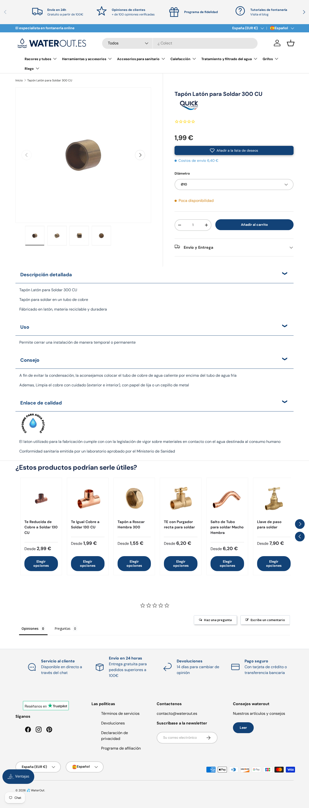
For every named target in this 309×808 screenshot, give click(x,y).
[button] (290, 43)
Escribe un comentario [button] (268, 620)
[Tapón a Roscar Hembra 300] (134, 498)
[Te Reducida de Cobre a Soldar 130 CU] (41, 498)
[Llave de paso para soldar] (274, 498)
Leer (243, 727)
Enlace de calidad (41, 403)
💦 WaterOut (35, 790)
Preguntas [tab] (62, 628)
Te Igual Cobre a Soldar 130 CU (85, 524)
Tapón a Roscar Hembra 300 (131, 524)
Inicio (19, 80)
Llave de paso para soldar (269, 524)
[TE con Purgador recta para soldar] (180, 498)
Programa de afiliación (121, 748)
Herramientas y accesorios (84, 59)
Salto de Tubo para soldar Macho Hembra (227, 527)
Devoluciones (113, 723)
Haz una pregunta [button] (218, 620)
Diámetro (182, 173)
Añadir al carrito (254, 224)
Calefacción (180, 59)
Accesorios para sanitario (138, 59)
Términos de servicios (120, 713)
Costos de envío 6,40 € (198, 160)
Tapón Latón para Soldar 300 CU (49, 80)
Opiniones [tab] (29, 628)
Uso (24, 327)
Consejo (29, 360)
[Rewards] (18, 776)
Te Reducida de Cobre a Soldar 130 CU (41, 527)
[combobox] (180, 43)
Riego (29, 68)
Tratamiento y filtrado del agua (226, 59)
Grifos (268, 59)
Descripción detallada (46, 274)
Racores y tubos (38, 59)
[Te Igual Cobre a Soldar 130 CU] (88, 498)
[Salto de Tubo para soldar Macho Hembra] (227, 498)
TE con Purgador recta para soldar (179, 524)
